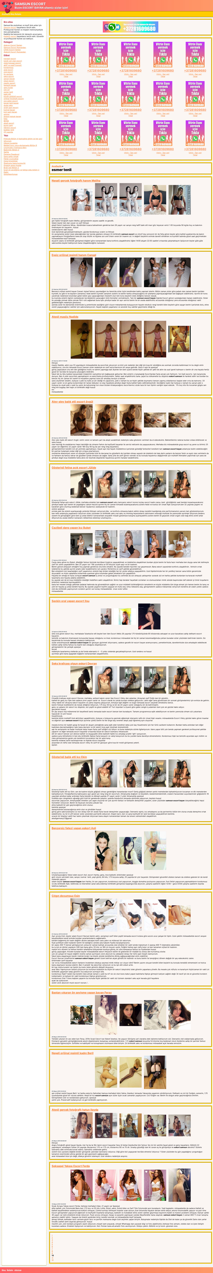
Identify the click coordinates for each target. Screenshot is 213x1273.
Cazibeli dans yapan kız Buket (71, 527)
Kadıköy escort (10, 36)
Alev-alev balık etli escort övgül (72, 401)
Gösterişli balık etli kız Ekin (69, 757)
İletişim (18, 14)
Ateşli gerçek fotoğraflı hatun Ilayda (75, 1109)
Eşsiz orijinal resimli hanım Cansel (74, 255)
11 (52, 1258)
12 (53, 1260)
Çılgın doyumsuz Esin (66, 895)
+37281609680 (66, 70)
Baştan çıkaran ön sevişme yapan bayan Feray (82, 992)
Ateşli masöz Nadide (65, 316)
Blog (12, 14)
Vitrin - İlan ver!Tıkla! (65, 75)
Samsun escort (10, 27)
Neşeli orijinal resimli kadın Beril (73, 1053)
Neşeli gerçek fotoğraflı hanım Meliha (76, 180)
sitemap (17, 1270)
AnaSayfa (6, 14)
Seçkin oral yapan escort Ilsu (70, 601)
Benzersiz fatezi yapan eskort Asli (74, 828)
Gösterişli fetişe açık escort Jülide (74, 467)
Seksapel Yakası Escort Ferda (71, 1166)
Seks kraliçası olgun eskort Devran (74, 663)
